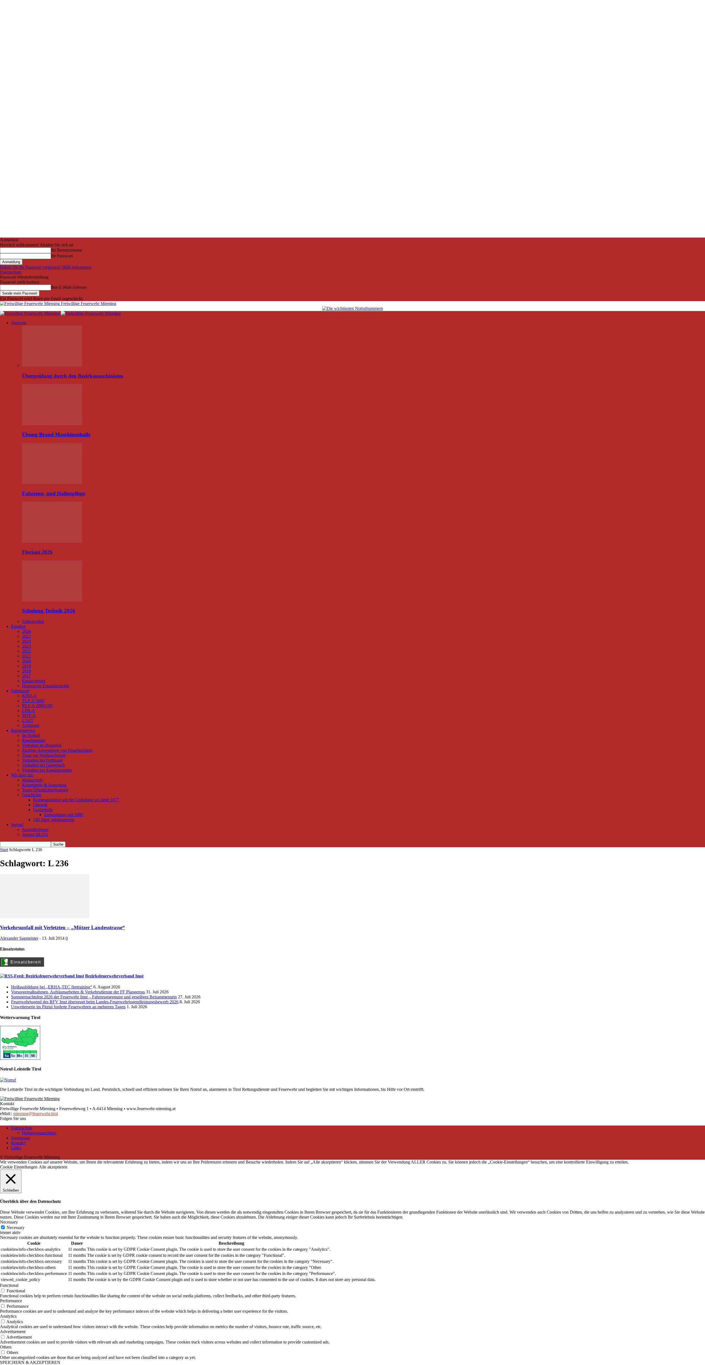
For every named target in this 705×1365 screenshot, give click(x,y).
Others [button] (6, 1347)
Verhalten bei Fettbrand (42, 760)
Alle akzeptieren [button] (53, 1167)
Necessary (16, 1227)
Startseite (19, 322)
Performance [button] (11, 1300)
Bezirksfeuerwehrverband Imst (114, 976)
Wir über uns (22, 775)
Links (16, 1147)
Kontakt (18, 1142)
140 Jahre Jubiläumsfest (53, 819)
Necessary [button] (9, 1222)
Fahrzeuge (20, 690)
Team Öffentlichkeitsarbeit (45, 790)
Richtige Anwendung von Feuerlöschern (57, 750)
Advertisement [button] (12, 1331)
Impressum (20, 1137)
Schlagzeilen (33, 621)
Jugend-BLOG (35, 834)
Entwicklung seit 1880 (63, 814)
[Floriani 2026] (52, 541)
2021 (26, 656)
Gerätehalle (43, 809)
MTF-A (29, 715)
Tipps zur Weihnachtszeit (44, 755)
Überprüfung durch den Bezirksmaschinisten (72, 376)
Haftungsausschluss (39, 1132)
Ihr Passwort (62, 256)
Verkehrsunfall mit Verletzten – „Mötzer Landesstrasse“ (62, 927)
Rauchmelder (33, 740)
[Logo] (30, 313)
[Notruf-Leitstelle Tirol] (8, 1080)
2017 (26, 676)
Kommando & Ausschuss (44, 785)
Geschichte (31, 794)
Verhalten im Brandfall (41, 745)
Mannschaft (32, 780)
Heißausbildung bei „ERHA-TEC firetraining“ (51, 987)
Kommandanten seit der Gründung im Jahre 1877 (76, 799)
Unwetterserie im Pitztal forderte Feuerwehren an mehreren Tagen (68, 1006)
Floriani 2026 (37, 552)
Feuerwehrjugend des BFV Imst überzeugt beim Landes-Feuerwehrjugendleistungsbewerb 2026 (94, 1001)
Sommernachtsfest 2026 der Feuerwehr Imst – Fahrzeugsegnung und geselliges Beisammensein (94, 997)
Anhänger (30, 725)
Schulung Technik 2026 (48, 611)
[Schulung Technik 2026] (52, 600)
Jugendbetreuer (35, 829)
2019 (26, 666)
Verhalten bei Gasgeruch (43, 765)
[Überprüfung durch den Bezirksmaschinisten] (52, 365)
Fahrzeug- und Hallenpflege (53, 493)
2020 (26, 661)
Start (4, 849)
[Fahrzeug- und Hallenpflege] (52, 482)
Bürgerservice (23, 730)
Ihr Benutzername (66, 250)
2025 (26, 636)
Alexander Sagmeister (19, 938)
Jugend (17, 824)
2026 (26, 631)
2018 (26, 671)
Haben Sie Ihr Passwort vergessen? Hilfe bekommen (45, 267)
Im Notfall (31, 735)
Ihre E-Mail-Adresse (68, 287)
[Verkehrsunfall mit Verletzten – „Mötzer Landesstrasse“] (44, 916)
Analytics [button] (8, 1316)
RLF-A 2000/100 (37, 705)
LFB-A (28, 710)
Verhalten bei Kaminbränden (47, 770)
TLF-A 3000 (33, 700)
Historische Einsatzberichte (45, 685)
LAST (27, 720)
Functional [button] (9, 1285)
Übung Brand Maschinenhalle (56, 434)
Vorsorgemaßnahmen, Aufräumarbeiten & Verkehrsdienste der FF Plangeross (78, 992)
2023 (26, 646)
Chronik (40, 804)
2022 (26, 651)
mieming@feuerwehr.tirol (35, 1113)
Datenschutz (10, 272)
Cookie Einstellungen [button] (18, 1167)
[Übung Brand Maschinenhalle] (52, 423)
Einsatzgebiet (33, 681)
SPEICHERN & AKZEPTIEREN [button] (30, 1362)
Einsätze (18, 626)
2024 (26, 641)
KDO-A (29, 695)
